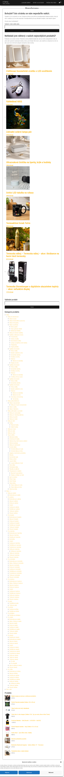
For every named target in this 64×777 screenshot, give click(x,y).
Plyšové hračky (14, 425)
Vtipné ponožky (13, 489)
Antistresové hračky (14, 439)
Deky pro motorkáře (14, 565)
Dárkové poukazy (13, 443)
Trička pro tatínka (13, 685)
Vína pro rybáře (13, 633)
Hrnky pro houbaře (14, 521)
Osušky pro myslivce (14, 591)
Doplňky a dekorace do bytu (16, 335)
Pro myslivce (11, 579)
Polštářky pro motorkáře (15, 571)
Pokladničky (14, 345)
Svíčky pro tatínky (13, 681)
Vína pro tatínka (13, 687)
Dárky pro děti (11, 421)
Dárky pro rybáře (12, 493)
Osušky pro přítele (13, 609)
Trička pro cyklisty (13, 511)
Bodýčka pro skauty (14, 637)
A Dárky (5, 2)
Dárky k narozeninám (14, 403)
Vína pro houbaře (13, 529)
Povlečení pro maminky (15, 547)
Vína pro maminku (13, 557)
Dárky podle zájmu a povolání (15, 411)
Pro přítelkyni (11, 613)
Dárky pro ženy (11, 433)
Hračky (11, 423)
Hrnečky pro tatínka (14, 675)
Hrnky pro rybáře (13, 625)
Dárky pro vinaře (13, 419)
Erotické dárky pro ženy (17, 451)
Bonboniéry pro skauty (15, 639)
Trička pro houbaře (14, 527)
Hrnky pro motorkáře (14, 567)
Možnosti (51, 772)
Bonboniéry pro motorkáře (15, 561)
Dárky (7, 315)
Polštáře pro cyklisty (14, 509)
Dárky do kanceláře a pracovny (17, 321)
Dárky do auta (12, 319)
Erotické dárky (12, 447)
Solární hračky (14, 427)
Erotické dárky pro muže (17, 449)
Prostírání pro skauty (14, 653)
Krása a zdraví (12, 459)
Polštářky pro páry (13, 603)
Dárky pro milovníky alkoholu (16, 415)
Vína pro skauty (13, 667)
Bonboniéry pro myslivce (15, 581)
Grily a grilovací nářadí (16, 329)
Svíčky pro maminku (14, 549)
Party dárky (12, 465)
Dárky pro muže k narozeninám (19, 405)
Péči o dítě (9, 689)
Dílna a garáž (14, 327)
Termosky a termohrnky (17, 397)
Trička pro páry (51, 2)
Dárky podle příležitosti (13, 401)
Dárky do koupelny (13, 323)
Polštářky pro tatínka (14, 679)
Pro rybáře (10, 617)
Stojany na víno (15, 363)
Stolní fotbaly (12, 481)
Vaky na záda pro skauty (15, 665)
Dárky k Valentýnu (13, 409)
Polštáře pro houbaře (14, 525)
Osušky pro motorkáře (15, 569)
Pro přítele (10, 607)
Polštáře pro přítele (14, 611)
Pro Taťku (10, 669)
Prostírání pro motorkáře (15, 573)
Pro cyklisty (11, 497)
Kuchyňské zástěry (15, 355)
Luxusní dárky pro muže (17, 463)
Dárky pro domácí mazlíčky (16, 333)
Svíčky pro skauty (13, 655)
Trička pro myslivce (14, 597)
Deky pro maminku (14, 535)
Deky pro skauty (13, 641)
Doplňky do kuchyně (14, 349)
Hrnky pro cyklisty (13, 503)
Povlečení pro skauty (14, 651)
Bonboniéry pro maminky (15, 533)
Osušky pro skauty (14, 647)
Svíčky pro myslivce (14, 595)
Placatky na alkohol (14, 469)
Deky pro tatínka (13, 673)
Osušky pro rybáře (13, 627)
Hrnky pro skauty (13, 643)
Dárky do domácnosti (13, 317)
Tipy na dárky (11, 435)
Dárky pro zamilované (14, 445)
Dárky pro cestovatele (14, 413)
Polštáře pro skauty (14, 649)
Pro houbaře (11, 515)
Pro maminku (11, 531)
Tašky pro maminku (14, 553)
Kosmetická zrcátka (16, 341)
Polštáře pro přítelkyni (14, 615)
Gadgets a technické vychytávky (17, 453)
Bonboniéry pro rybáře (14, 495)
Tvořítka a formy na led (16, 377)
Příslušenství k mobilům (15, 471)
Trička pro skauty (13, 659)
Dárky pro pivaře (13, 417)
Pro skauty (10, 635)
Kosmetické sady (13, 457)
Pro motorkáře (11, 559)
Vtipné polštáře (15, 347)
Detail (11, 74)
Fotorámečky (14, 337)
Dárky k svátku (13, 407)
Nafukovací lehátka (15, 331)
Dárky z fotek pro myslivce (16, 583)
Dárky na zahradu (13, 325)
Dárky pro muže (12, 429)
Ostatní (11, 505)
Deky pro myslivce (13, 585)
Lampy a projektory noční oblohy (19, 343)
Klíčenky (11, 455)
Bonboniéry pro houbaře (15, 517)
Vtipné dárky (12, 483)
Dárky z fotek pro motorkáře (16, 563)
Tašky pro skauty (13, 657)
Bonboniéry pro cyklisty (15, 499)
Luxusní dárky (26, 2)
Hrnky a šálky (14, 351)
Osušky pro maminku (14, 543)
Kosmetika (12, 539)
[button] (61, 762)
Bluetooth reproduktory (16, 473)
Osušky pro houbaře (14, 523)
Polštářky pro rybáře (14, 629)
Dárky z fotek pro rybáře (15, 621)
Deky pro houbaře (13, 519)
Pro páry (10, 601)
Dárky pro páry (11, 431)
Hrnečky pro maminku (14, 537)
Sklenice (13, 359)
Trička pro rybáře (13, 631)
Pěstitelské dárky (13, 467)
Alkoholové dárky (13, 437)
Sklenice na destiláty (17, 361)
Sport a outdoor (38, 2)
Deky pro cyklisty (13, 501)
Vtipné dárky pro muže (16, 485)
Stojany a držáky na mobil (17, 475)
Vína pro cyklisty (13, 513)
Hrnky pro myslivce (14, 587)
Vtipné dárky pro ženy (16, 487)
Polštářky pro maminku (15, 545)
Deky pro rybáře (13, 623)
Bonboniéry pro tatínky (15, 671)
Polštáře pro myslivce (14, 593)
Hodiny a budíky (15, 339)
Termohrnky (15, 399)
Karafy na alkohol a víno (17, 353)
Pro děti (13, 661)
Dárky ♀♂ (8, 491)
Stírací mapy (12, 479)
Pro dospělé (14, 663)
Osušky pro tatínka (14, 677)
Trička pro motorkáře (14, 575)
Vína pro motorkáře (14, 577)
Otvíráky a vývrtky (15, 357)
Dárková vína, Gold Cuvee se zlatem (18, 441)
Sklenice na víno (16, 395)
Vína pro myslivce (13, 599)
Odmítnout (29, 772)
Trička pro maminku (14, 555)
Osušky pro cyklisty (14, 507)
